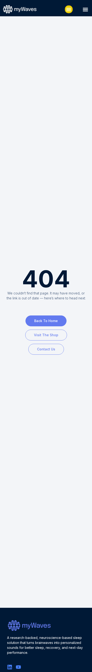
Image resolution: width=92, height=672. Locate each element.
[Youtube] (18, 667)
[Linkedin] (9, 667)
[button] (69, 9)
